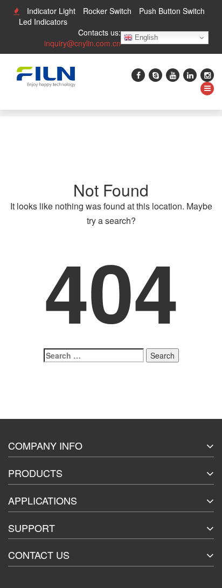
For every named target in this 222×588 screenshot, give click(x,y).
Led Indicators (43, 21)
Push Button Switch (172, 10)
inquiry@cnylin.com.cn (82, 43)
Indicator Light (51, 10)
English (145, 37)
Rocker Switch (107, 10)
